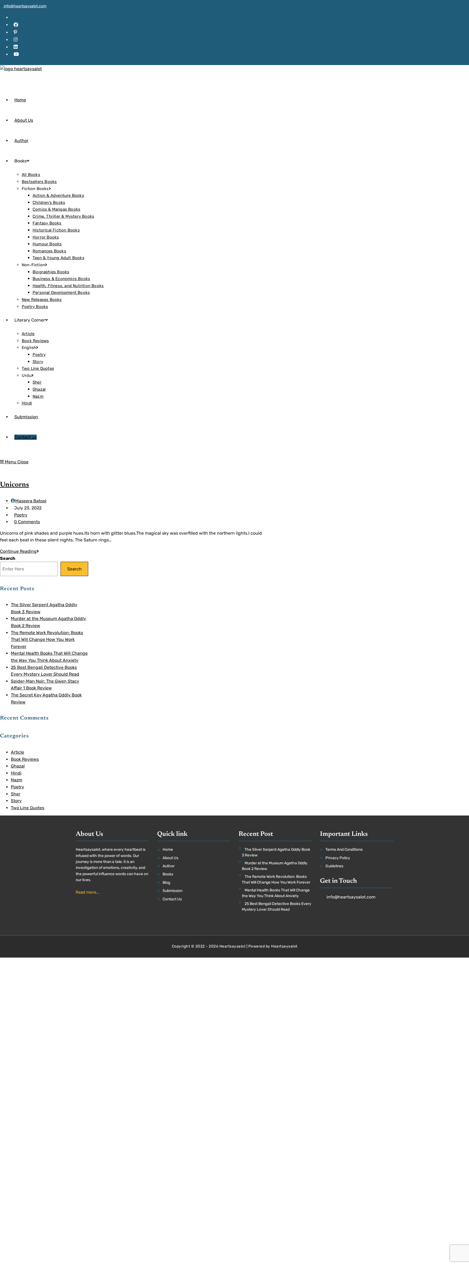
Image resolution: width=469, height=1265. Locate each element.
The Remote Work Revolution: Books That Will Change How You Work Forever (47, 639)
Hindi (16, 773)
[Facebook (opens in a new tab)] (16, 24)
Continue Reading (19, 551)
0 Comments (27, 521)
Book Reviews (25, 759)
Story (16, 800)
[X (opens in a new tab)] (15, 17)
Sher (15, 794)
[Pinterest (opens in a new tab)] (15, 32)
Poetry (20, 515)
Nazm (16, 779)
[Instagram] (366, 916)
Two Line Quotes (27, 807)
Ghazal (18, 766)
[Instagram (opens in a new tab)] (15, 39)
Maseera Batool (30, 500)
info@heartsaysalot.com (24, 6)
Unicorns (14, 485)
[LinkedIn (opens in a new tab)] (15, 47)
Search (7, 558)
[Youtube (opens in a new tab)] (16, 54)
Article (17, 752)
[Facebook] (358, 916)
